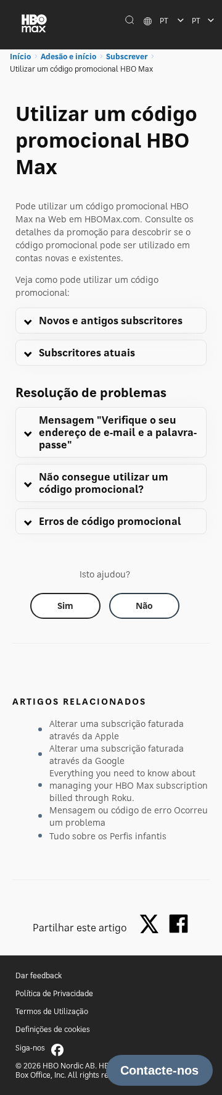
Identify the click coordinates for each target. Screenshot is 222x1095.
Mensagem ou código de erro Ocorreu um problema (128, 816)
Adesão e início (68, 56)
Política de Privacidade (54, 993)
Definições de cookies (52, 1029)
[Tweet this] (152, 925)
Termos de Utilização (51, 1011)
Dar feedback (38, 975)
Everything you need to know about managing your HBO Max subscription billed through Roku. (128, 785)
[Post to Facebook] (178, 923)
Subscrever (126, 56)
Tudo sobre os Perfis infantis (107, 836)
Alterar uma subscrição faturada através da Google (116, 754)
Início (20, 56)
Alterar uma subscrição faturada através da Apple (116, 730)
